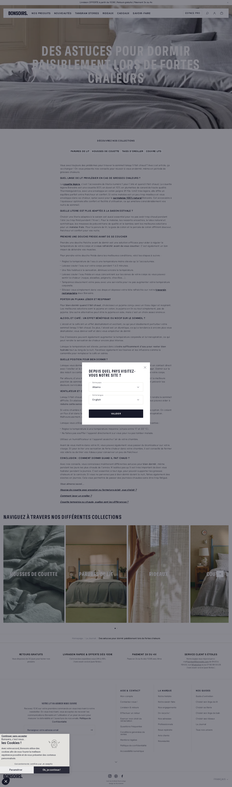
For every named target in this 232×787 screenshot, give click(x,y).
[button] (6, 781)
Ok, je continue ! (57, 769)
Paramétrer (21, 769)
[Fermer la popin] (145, 367)
